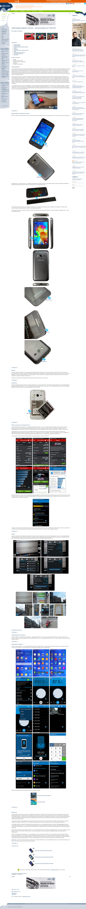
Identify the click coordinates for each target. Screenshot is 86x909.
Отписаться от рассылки (76, 179)
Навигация (45, 903)
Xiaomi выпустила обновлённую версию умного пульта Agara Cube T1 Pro (79, 157)
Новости (26, 903)
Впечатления (16, 54)
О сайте (3, 43)
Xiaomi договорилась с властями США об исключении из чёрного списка (78, 152)
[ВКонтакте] (67, 3)
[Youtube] (70, 3)
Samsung (22, 11)
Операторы (4, 33)
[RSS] (73, 3)
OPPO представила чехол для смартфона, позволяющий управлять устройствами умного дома (78, 86)
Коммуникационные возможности (19, 52)
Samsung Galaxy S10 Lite (5, 85)
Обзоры (16, 11)
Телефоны (4, 14)
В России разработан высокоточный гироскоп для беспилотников (78, 114)
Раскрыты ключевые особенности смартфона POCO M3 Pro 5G (78, 125)
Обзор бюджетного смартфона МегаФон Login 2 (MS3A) (44, 863)
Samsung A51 (4, 87)
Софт (3, 37)
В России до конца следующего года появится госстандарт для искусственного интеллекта (78, 97)
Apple (3, 28)
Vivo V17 (3, 95)
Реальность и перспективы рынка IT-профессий (24, 7)
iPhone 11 (3, 54)
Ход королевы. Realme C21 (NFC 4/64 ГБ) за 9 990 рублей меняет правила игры (29, 6)
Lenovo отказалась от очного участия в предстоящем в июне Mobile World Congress (78, 173)
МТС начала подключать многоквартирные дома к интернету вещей (78, 141)
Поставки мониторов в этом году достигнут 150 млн (77, 71)
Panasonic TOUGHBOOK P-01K (5, 89)
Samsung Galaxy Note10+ (5, 61)
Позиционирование (17, 45)
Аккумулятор (16, 49)
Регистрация (74, 178)
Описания (34, 11)
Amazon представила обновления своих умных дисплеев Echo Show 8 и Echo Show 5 (79, 56)
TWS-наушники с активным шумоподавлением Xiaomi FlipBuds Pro (78, 92)
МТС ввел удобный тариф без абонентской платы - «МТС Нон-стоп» (78, 61)
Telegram (14, 894)
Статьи (28, 11)
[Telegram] (68, 3)
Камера (15, 51)
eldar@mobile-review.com (22, 873)
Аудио (3, 20)
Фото (3, 36)
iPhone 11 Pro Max (4, 58)
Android (3, 18)
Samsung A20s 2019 (4, 97)
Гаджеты (4, 16)
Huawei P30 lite (5, 74)
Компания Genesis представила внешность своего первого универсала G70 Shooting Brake (78, 108)
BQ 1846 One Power (4, 68)
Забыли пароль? (80, 178)
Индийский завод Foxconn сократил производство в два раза (78, 167)
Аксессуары (4, 29)
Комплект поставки (17, 44)
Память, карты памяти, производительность (21, 50)
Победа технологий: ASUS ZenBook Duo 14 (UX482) (24, 5)
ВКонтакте (15, 893)
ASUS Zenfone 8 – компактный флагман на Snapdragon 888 (78, 103)
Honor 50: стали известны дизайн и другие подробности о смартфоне (78, 130)
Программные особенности (18, 53)
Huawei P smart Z (5, 71)
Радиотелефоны (5, 39)
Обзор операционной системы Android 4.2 (44, 795)
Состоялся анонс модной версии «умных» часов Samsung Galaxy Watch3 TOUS (78, 76)
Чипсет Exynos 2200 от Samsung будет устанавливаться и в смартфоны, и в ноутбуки (78, 135)
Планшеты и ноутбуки (4, 32)
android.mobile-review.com (55, 869)
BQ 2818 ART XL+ (5, 66)
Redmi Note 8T (4, 93)
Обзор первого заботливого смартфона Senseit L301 (43, 850)
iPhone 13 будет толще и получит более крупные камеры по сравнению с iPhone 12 (79, 147)
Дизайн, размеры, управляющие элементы (21, 46)
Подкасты (41, 11)
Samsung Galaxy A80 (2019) (5, 77)
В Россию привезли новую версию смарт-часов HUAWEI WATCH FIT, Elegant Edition (78, 119)
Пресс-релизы (5, 40)
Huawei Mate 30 (5, 53)
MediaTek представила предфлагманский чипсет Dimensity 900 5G (79, 20)
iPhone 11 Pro (4, 56)
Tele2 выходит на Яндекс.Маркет (77, 81)
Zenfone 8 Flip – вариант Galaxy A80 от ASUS (78, 66)
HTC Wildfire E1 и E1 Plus (5, 92)
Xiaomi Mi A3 (4, 70)
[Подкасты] (72, 3)
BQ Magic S (4, 100)
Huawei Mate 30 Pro (5, 51)
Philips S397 (4, 101)
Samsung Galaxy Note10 (5, 63)
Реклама (3, 42)
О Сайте (67, 903)
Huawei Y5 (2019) (5, 73)
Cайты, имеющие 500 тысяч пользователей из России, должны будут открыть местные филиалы (78, 50)
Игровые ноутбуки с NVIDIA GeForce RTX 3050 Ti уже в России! (78, 162)
